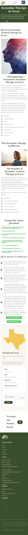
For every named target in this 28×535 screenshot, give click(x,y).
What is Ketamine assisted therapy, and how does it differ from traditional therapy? (12, 228)
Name (5, 369)
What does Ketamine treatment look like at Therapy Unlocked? (12, 251)
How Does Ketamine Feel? (9, 231)
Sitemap (23, 530)
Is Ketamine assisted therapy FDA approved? (14, 237)
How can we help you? (10, 385)
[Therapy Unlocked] (14, 2)
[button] (23, 2)
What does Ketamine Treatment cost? (12, 248)
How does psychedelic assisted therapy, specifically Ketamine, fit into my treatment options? (11, 241)
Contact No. (7, 380)
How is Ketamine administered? (10, 245)
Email (5, 374)
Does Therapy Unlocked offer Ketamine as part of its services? (13, 234)
